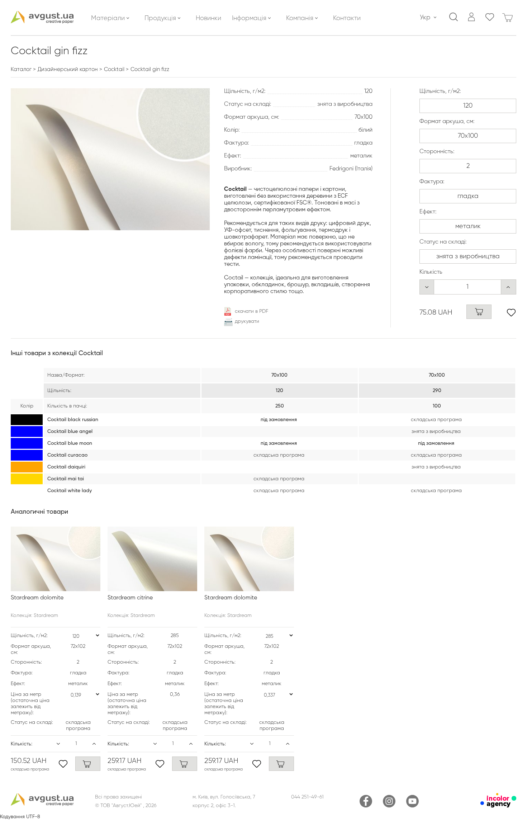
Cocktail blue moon (69, 443)
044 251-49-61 (307, 797)
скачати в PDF (251, 311)
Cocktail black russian (72, 419)
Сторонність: (436, 152)
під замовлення (279, 419)
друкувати (247, 321)
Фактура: (431, 182)
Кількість (430, 272)
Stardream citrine (130, 598)
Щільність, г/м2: (440, 91)
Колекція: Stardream (34, 615)
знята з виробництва (436, 431)
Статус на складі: (442, 242)
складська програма (436, 419)
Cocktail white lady (69, 490)
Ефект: (427, 212)
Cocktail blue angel (69, 431)
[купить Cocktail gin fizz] (479, 312)
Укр (425, 17)
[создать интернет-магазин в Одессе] (498, 806)
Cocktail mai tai (65, 478)
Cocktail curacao (67, 455)
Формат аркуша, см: (446, 121)
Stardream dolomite (37, 598)
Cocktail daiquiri (66, 467)
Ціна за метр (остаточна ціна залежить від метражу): (30, 703)
